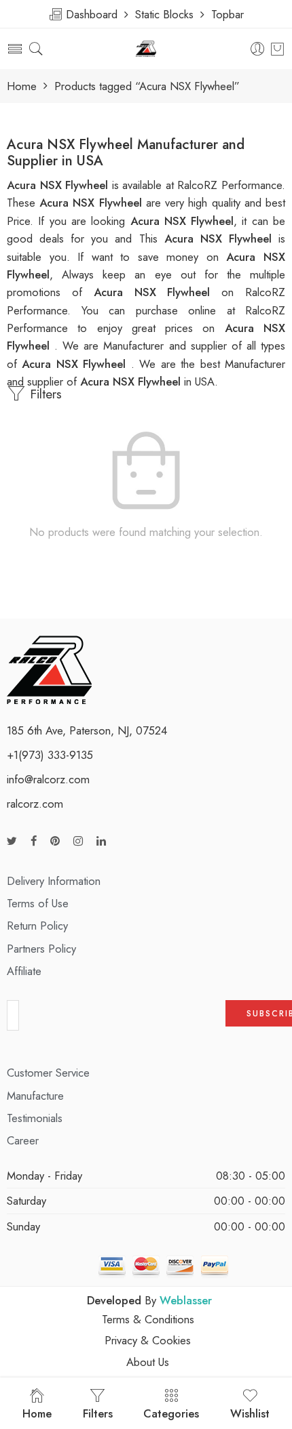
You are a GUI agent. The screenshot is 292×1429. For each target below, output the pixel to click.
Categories (171, 1413)
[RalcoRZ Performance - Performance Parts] (146, 49)
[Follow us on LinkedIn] (101, 841)
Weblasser (186, 1300)
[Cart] (277, 49)
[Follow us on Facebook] (34, 841)
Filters (44, 394)
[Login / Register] (257, 49)
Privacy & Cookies (148, 1340)
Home (22, 86)
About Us (147, 1362)
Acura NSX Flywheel (221, 238)
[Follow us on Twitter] (12, 841)
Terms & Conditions (148, 1319)
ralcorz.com (35, 803)
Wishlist (250, 1413)
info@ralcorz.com (48, 779)
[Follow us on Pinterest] (55, 841)
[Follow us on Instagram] (78, 841)
